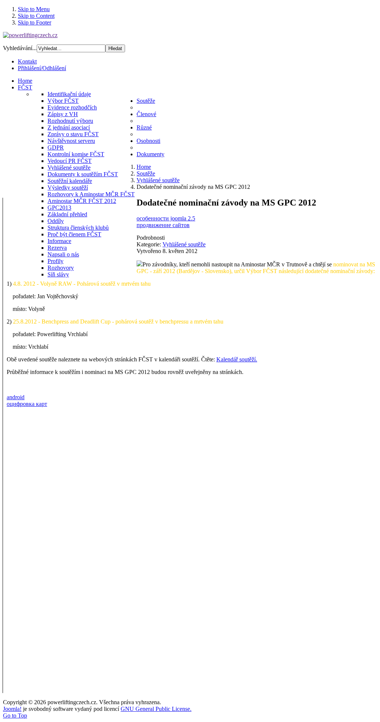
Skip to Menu (34, 9)
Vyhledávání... (20, 48)
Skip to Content (36, 16)
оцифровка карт (27, 404)
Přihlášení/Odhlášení (42, 68)
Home (144, 167)
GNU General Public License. (156, 709)
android (15, 397)
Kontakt (27, 61)
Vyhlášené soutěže (158, 180)
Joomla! (12, 709)
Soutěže (146, 173)
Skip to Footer (34, 22)
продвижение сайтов (163, 225)
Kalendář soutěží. (236, 359)
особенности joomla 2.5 (166, 218)
